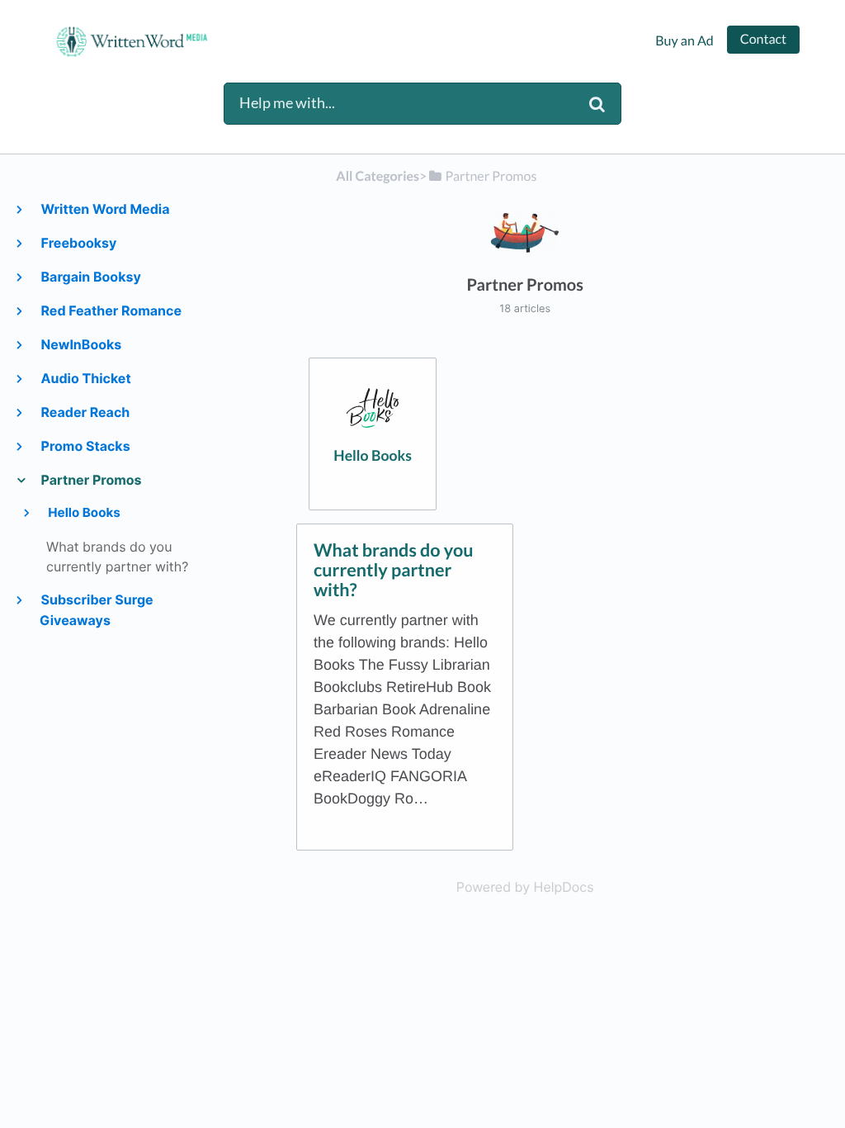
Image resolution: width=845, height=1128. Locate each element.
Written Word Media (104, 209)
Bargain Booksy (90, 276)
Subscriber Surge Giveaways (96, 609)
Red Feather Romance (111, 310)
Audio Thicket (85, 378)
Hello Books (83, 512)
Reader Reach (85, 412)
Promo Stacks (85, 446)
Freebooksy (78, 243)
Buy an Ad (684, 41)
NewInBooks (80, 344)
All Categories (377, 176)
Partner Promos (91, 480)
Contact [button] (763, 39)
